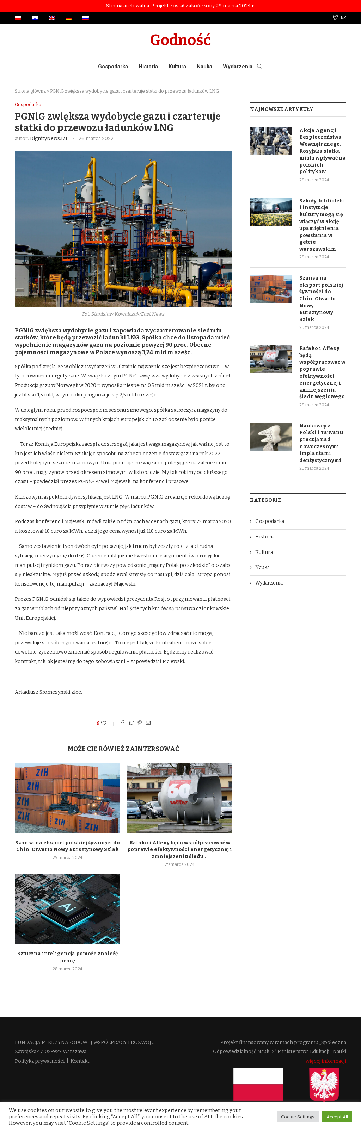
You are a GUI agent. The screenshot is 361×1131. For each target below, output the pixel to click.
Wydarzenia (237, 66)
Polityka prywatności (40, 1061)
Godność (180, 40)
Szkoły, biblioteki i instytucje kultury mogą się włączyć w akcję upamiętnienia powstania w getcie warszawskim (322, 225)
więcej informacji (326, 1061)
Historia (148, 66)
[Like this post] (108, 723)
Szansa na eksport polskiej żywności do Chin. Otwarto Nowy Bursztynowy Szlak (321, 299)
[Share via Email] (148, 723)
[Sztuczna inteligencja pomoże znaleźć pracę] (67, 909)
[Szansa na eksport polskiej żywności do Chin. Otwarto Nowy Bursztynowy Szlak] (67, 798)
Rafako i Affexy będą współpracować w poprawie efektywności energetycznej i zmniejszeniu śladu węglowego (322, 372)
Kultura (177, 66)
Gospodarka (113, 66)
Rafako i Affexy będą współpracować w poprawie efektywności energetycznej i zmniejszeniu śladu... (179, 850)
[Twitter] (335, 18)
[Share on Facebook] (122, 723)
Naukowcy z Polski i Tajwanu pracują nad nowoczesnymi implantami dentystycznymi (321, 443)
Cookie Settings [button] (297, 1116)
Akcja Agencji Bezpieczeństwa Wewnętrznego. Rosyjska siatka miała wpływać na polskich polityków (322, 151)
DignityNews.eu (48, 139)
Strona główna (30, 91)
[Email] (343, 18)
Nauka (204, 66)
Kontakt (80, 1061)
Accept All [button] (337, 1116)
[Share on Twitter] (131, 723)
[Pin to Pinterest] (139, 723)
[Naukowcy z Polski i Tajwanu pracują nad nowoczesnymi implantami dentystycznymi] (271, 437)
